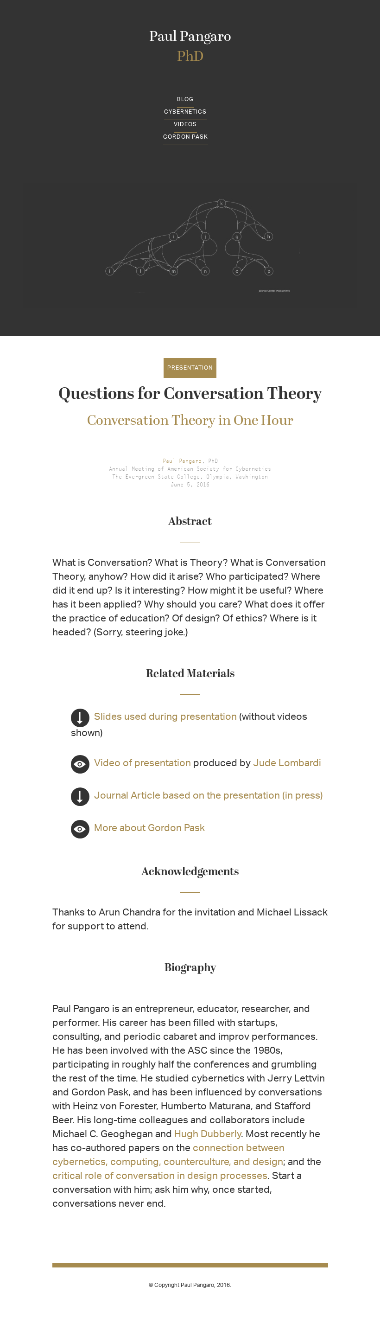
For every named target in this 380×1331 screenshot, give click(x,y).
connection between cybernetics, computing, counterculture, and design (168, 1156)
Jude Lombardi (287, 764)
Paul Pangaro (190, 47)
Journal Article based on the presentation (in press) (197, 796)
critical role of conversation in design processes (159, 1177)
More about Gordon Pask (149, 829)
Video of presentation (142, 764)
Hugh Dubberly (207, 1135)
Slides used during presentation (154, 718)
